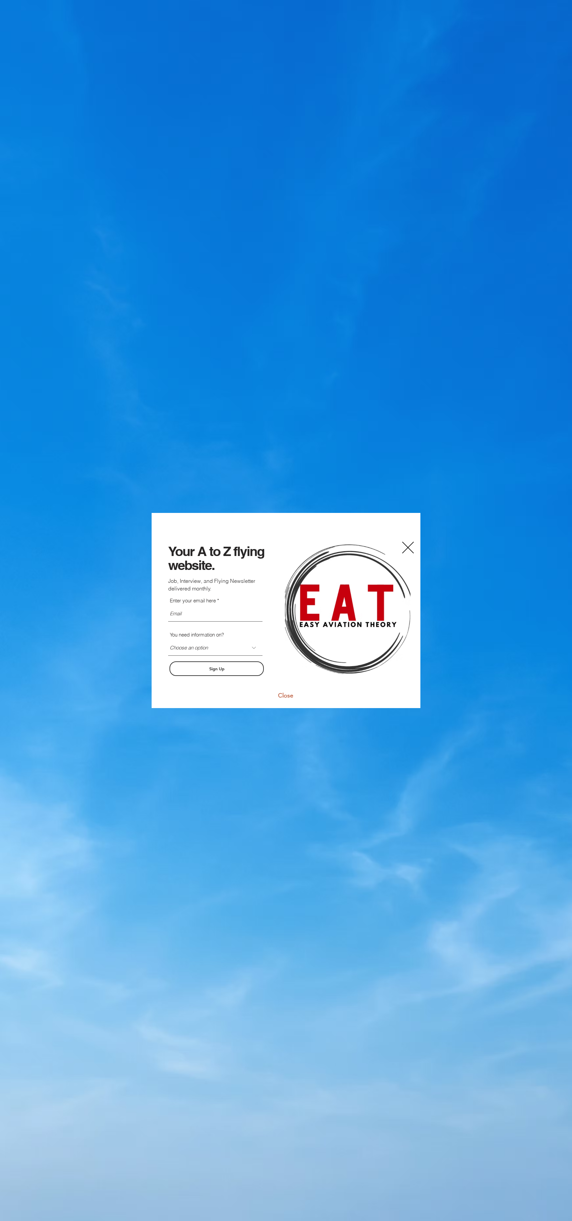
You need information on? (197, 634)
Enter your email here (193, 600)
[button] (285, 695)
